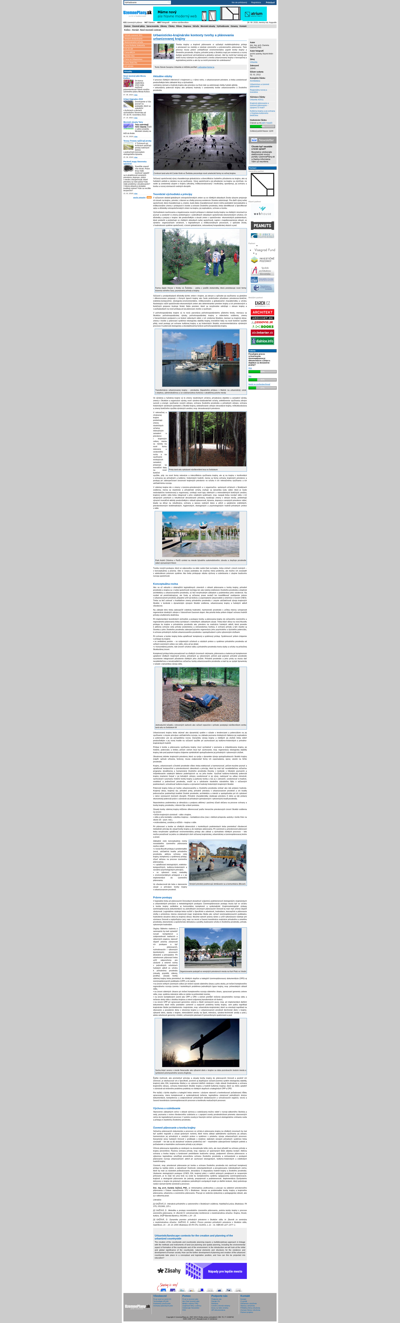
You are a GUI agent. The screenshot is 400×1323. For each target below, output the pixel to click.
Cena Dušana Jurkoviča (134, 46)
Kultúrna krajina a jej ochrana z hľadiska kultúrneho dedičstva (262, 113)
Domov (127, 26)
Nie (249, 376)
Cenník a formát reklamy (220, 1306)
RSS (149, 197)
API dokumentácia (218, 1310)
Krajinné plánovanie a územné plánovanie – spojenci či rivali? (259, 105)
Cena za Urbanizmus (133, 59)
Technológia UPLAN (160, 1301)
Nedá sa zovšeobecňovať (259, 384)
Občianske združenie (248, 1303)
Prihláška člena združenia (250, 1308)
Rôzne (179, 26)
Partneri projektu (246, 1312)
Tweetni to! (182, 1289)
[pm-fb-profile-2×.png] (128, 169)
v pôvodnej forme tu (206, 67)
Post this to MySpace (219, 1289)
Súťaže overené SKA (133, 35)
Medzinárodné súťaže (133, 42)
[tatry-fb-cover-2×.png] (128, 127)
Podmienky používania (161, 1303)
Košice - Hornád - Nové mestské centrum (142, 30)
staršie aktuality (139, 197)
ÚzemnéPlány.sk (130, 8)
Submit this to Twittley (229, 1289)
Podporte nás (216, 1299)
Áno (250, 368)
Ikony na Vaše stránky (219, 1308)
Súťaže (196, 26)
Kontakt (243, 26)
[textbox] (146, 2)
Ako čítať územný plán (190, 1301)
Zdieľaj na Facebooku (172, 1289)
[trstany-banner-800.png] (128, 146)
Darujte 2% (215, 1301)
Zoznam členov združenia (250, 1310)
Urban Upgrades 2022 (133, 99)
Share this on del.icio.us (200, 1289)
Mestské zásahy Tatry (133, 122)
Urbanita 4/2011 (257, 100)
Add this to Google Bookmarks (191, 1289)
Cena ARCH (129, 52)
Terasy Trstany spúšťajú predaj (137, 141)
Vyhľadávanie (223, 26)
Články (171, 26)
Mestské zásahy (208, 26)
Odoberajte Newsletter (190, 1308)
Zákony (163, 26)
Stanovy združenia (247, 1306)
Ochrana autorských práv (163, 1306)
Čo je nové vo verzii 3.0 (162, 1299)
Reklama (214, 1303)
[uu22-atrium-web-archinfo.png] (128, 105)
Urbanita (253, 62)
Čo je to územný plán (190, 1299)
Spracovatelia (152, 26)
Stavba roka (129, 56)
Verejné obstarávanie (133, 39)
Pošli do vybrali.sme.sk (163, 1289)
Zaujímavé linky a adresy (191, 1306)
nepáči (269, 123)
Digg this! (210, 1289)
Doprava (187, 26)
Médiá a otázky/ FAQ (190, 1303)
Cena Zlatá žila (130, 63)
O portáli (243, 1301)
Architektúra (255, 81)
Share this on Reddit (238, 1289)
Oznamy (234, 26)
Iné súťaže (128, 66)
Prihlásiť (270, 2)
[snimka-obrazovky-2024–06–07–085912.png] (128, 84)
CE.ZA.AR (128, 49)
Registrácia (256, 2)
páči (263, 123)
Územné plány (138, 26)
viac (136, 95)
